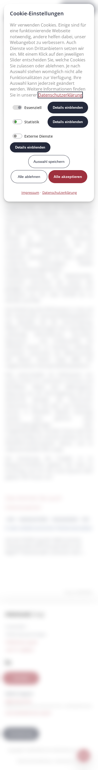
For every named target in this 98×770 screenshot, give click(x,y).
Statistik (31, 121)
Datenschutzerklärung (60, 95)
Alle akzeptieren (68, 177)
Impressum (30, 192)
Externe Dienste (38, 136)
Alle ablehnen (29, 177)
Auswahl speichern (49, 161)
